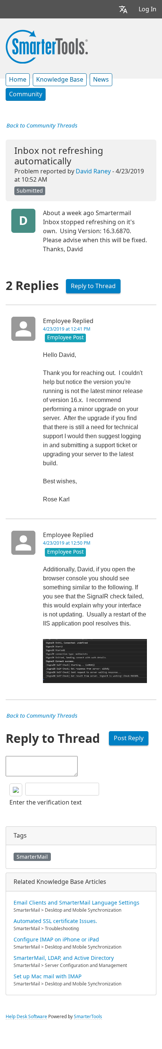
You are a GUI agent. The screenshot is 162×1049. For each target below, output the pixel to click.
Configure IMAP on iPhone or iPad (56, 940)
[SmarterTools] (47, 46)
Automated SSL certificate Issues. (55, 921)
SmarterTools (88, 1016)
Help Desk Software (26, 1016)
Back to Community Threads (41, 125)
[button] (123, 9)
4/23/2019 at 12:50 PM (66, 543)
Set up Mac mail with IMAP (47, 976)
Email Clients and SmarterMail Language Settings (76, 903)
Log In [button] (147, 9)
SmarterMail (32, 857)
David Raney (93, 171)
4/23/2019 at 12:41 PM (66, 329)
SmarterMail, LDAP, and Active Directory (64, 958)
